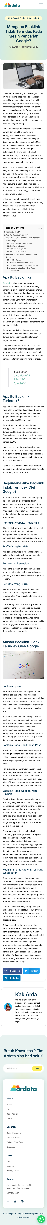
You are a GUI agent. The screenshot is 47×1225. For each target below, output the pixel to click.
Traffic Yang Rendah (17, 246)
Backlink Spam (15, 260)
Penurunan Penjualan (18, 249)
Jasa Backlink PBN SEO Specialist (22, 379)
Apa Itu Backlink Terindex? (17, 235)
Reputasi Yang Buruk (18, 251)
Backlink (6, 283)
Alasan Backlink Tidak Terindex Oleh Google (21, 255)
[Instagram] (15, 1201)
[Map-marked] (22, 1201)
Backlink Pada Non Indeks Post (21, 263)
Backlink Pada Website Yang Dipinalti (24, 265)
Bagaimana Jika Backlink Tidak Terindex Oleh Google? (23, 239)
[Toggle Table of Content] (39, 228)
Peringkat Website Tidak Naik (21, 243)
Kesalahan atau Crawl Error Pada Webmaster (22, 269)
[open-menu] (39, 5)
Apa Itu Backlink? (13, 232)
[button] (12, 971)
